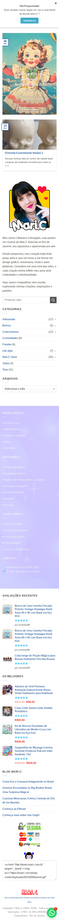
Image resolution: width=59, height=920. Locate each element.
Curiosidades (10, 338)
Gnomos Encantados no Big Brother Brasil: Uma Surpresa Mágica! (27, 789)
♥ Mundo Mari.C (11, 429)
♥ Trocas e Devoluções (15, 549)
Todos (6, 363)
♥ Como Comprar (12, 524)
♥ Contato (8, 505)
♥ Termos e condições (15, 486)
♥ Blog (6, 441)
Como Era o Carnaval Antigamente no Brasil (28, 781)
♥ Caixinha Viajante (14, 435)
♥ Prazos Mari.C (11, 543)
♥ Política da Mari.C (13, 467)
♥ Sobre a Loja (11, 423)
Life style (7, 350)
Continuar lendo (29, 110)
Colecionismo (10, 331)
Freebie (6, 344)
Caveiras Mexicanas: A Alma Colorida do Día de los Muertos (28, 800)
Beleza (6, 325)
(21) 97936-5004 (29, 567)
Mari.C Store (9, 357)
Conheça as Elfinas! (14, 809)
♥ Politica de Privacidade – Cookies (23, 479)
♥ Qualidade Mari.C (13, 473)
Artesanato (8, 319)
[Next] (51, 74)
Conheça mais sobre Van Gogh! (20, 815)
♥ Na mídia (8, 448)
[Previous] (8, 74)
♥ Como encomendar (14, 530)
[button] (52, 913)
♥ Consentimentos (13, 492)
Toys (5, 369)
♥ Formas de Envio (13, 536)
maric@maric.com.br (27, 571)
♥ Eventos (8, 498)
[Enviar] (53, 300)
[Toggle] (55, 319)
